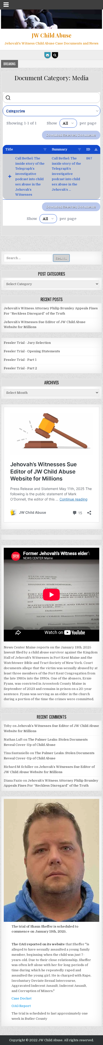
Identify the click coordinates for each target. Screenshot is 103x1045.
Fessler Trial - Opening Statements (32, 351)
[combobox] (51, 110)
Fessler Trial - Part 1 (20, 360)
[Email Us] (47, 55)
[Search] (55, 55)
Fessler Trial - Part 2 (20, 368)
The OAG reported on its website (38, 944)
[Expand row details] (9, 177)
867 (89, 158)
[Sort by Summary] (79, 149)
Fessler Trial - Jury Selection (27, 343)
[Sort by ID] (96, 149)
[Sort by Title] (45, 149)
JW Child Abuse (52, 35)
